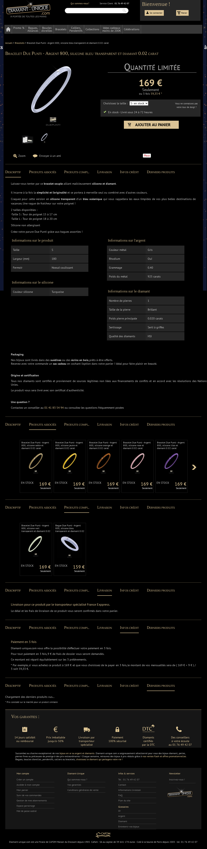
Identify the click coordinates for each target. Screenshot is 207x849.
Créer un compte (25, 779)
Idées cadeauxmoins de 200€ (111, 29)
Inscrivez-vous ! (177, 779)
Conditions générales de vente (82, 789)
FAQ (120, 795)
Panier (184, 13)
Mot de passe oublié (27, 810)
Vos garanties (74, 784)
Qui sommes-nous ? (77, 779)
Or (119, 810)
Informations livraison (129, 789)
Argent (121, 816)
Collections (92, 29)
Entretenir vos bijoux (128, 826)
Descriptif (13, 172)
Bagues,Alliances (32, 29)
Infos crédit (129, 172)
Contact (122, 784)
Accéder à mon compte (28, 784)
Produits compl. (76, 172)
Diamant (122, 821)
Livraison (104, 172)
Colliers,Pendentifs (76, 29)
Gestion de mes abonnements (32, 800)
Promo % (18, 28)
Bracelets (60, 29)
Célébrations (131, 29)
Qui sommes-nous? (80, 3)
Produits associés (42, 172)
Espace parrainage (26, 805)
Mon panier (22, 789)
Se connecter (156, 13)
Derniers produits (161, 172)
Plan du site (124, 800)
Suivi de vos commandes (29, 795)
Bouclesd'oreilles (46, 29)
